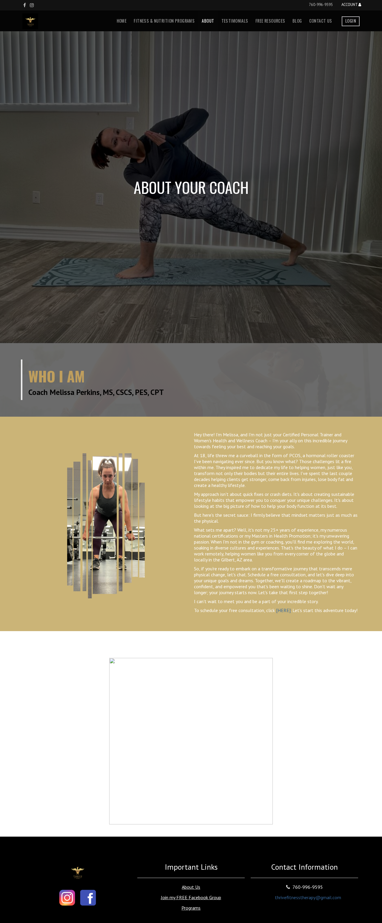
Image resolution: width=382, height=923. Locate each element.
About (208, 21)
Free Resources (270, 21)
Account (349, 5)
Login (350, 21)
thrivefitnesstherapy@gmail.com (308, 897)
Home (122, 21)
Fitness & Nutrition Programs (164, 21)
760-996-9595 (321, 4)
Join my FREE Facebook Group (191, 897)
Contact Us (320, 21)
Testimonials (234, 21)
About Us (191, 887)
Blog (297, 21)
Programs (191, 908)
